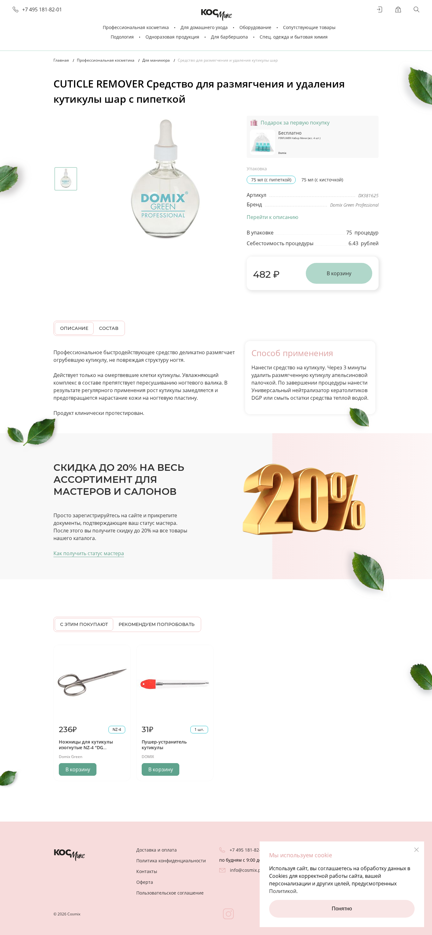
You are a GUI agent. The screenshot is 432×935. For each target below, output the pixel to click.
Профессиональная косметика (136, 27)
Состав (108, 328)
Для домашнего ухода (204, 27)
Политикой (282, 891)
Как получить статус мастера (88, 553)
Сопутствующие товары (309, 27)
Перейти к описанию (272, 217)
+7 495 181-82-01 (42, 10)
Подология (122, 37)
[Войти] (380, 9)
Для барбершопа (229, 37)
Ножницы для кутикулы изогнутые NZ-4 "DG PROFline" (86, 747)
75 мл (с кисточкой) (322, 180)
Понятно (342, 908)
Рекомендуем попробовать (156, 624)
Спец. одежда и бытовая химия (294, 37)
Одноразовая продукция (172, 37)
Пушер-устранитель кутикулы (164, 744)
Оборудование (255, 27)
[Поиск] (416, 9)
